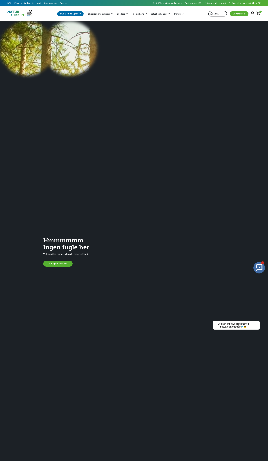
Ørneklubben (50, 3)
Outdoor (121, 13)
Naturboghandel (158, 13)
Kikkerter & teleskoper (98, 13)
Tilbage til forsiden (58, 263)
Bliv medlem (239, 13)
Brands (177, 13)
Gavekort (64, 3)
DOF (9, 3)
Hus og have (138, 13)
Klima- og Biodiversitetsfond (27, 3)
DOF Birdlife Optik (69, 13)
